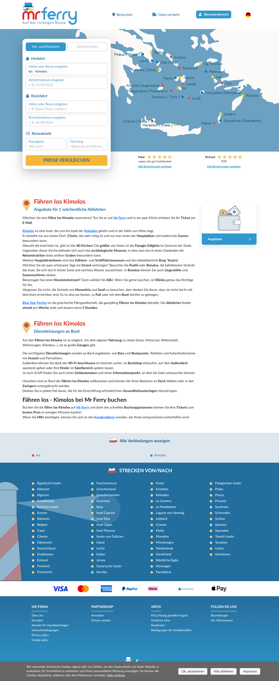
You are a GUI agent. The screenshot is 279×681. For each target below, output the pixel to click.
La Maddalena (166, 507)
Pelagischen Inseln (228, 483)
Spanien (221, 524)
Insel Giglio (104, 524)
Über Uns (38, 615)
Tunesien (221, 542)
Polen (219, 489)
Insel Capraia (105, 513)
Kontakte (37, 620)
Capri (41, 530)
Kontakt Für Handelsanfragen (50, 625)
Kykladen (91, 231)
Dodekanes (45, 554)
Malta (160, 530)
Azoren (42, 513)
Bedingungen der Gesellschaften (171, 630)
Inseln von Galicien (109, 536)
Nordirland (163, 554)
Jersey (100, 560)
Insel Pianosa (105, 530)
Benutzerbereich (216, 14)
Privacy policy (40, 635)
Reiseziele (125, 15)
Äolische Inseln (47, 507)
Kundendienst (104, 417)
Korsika (101, 572)
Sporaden (222, 530)
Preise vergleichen (66, 160)
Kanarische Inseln (109, 566)
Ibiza (99, 507)
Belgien (42, 524)
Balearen (43, 518)
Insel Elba (103, 518)
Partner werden (101, 620)
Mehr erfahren (116, 675)
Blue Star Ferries (34, 303)
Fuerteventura (106, 483)
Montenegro (165, 542)
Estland (42, 560)
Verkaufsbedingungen (45, 630)
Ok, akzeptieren (193, 671)
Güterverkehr (169, 15)
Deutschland (46, 548)
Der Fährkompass (222, 620)
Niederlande (164, 548)
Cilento (42, 536)
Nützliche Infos (160, 620)
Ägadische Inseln (49, 483)
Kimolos (28, 231)
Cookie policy (40, 640)
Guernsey (103, 501)
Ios (38, 455)
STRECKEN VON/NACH (145, 470)
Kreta (160, 483)
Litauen (161, 524)
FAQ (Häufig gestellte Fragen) (169, 615)
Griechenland (106, 489)
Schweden (222, 513)
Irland (100, 542)
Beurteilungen (219, 615)
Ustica (219, 548)
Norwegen (163, 566)
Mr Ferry (119, 218)
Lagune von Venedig (170, 513)
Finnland (43, 566)
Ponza (219, 495)
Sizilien (220, 518)
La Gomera (163, 501)
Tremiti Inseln (224, 536)
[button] (250, 15)
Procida (220, 501)
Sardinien (222, 507)
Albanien (43, 489)
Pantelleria (163, 572)
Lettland (161, 518)
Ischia (100, 548)
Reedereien (158, 625)
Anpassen (250, 671)
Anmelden (97, 615)
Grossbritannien (107, 495)
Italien (100, 554)
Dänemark (44, 542)
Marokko (162, 536)
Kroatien (162, 489)
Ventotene (222, 554)
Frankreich (44, 572)
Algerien (43, 495)
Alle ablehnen (223, 671)
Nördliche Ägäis (167, 560)
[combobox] (67, 71)
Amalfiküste (45, 501)
